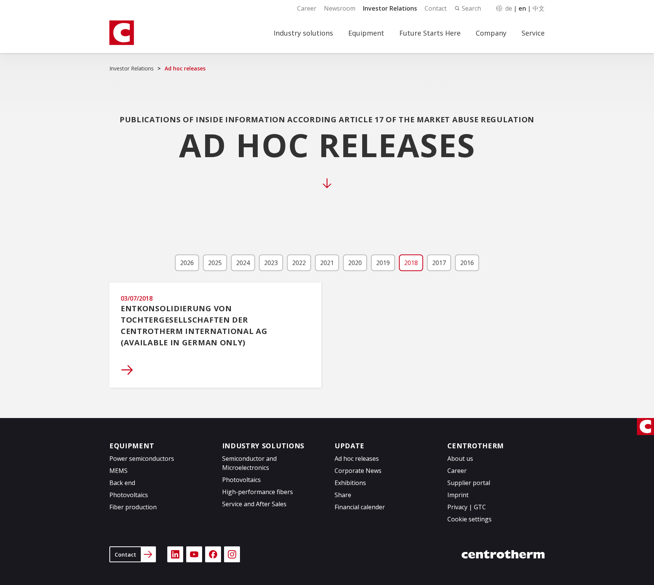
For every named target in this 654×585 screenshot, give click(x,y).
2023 (271, 263)
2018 (411, 263)
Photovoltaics (128, 495)
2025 (215, 263)
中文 (539, 8)
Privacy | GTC (466, 507)
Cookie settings (469, 519)
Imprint (458, 495)
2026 (187, 263)
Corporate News (358, 470)
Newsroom (339, 8)
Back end (122, 483)
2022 (299, 263)
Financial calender (360, 507)
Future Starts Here (430, 32)
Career (306, 8)
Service (533, 32)
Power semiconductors (141, 458)
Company (491, 32)
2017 (439, 263)
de (508, 8)
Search (471, 8)
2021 (327, 263)
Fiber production (133, 507)
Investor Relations (390, 8)
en (522, 8)
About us (460, 458)
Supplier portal (468, 483)
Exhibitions (350, 483)
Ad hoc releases (357, 458)
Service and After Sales (254, 504)
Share (343, 495)
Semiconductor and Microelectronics (249, 463)
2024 (243, 263)
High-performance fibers (257, 492)
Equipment (366, 32)
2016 (467, 263)
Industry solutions (303, 32)
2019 (383, 263)
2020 (355, 263)
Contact (436, 8)
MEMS (118, 470)
